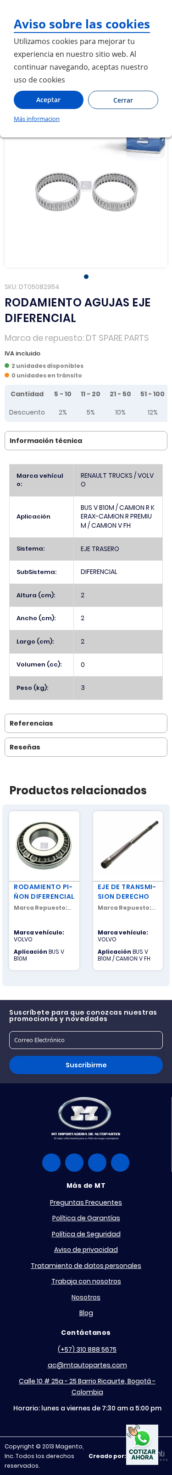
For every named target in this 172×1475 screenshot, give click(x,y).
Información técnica (46, 440)
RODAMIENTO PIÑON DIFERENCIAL (44, 891)
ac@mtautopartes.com (87, 1365)
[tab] (86, 440)
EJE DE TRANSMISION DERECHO (127, 891)
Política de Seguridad (86, 1234)
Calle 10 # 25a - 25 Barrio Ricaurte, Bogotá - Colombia (87, 1387)
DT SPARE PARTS (117, 338)
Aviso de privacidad (86, 1249)
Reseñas (25, 747)
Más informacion (37, 119)
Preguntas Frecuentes (86, 1202)
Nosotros (86, 1297)
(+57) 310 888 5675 (87, 1349)
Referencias (31, 723)
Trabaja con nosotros (86, 1281)
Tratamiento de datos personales (86, 1265)
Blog (86, 1312)
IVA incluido (22, 353)
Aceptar (48, 99)
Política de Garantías (86, 1218)
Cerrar (123, 100)
